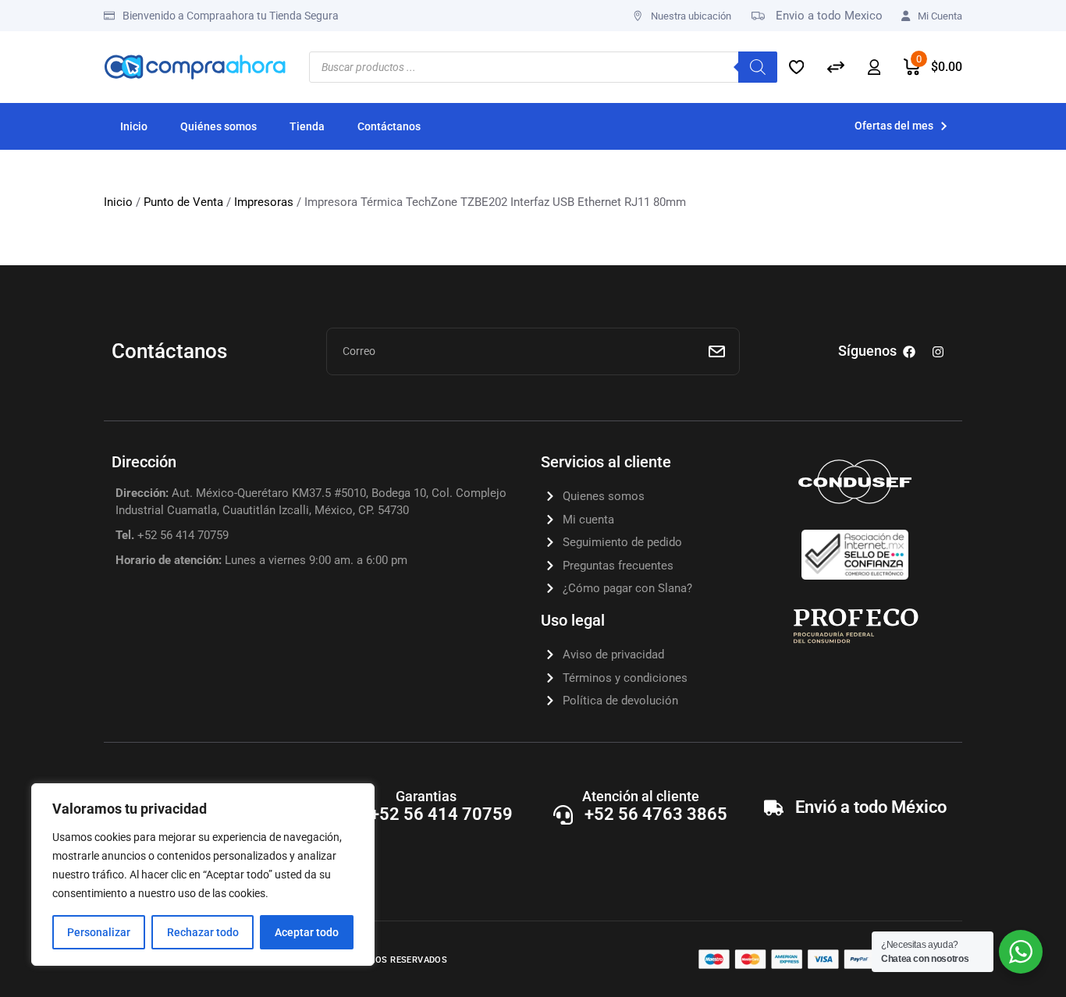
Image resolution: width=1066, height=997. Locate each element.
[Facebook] (909, 351)
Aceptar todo (307, 932)
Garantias (426, 796)
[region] (203, 874)
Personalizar (98, 932)
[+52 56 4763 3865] (563, 815)
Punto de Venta (183, 202)
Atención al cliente (640, 796)
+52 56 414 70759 (441, 814)
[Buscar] (757, 67)
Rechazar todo (203, 932)
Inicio (118, 202)
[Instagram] (938, 351)
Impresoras (263, 202)
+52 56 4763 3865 (656, 814)
